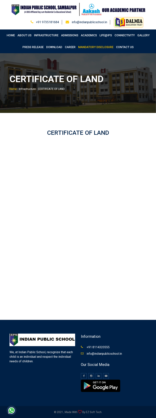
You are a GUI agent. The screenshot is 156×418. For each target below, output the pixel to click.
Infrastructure (46, 35)
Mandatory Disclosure (95, 47)
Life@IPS (105, 35)
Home (11, 35)
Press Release (33, 47)
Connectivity (125, 35)
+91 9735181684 (47, 22)
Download (54, 47)
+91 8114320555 (98, 347)
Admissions (69, 35)
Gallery (143, 35)
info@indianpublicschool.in (89, 22)
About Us (24, 35)
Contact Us (125, 47)
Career (70, 47)
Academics (89, 35)
